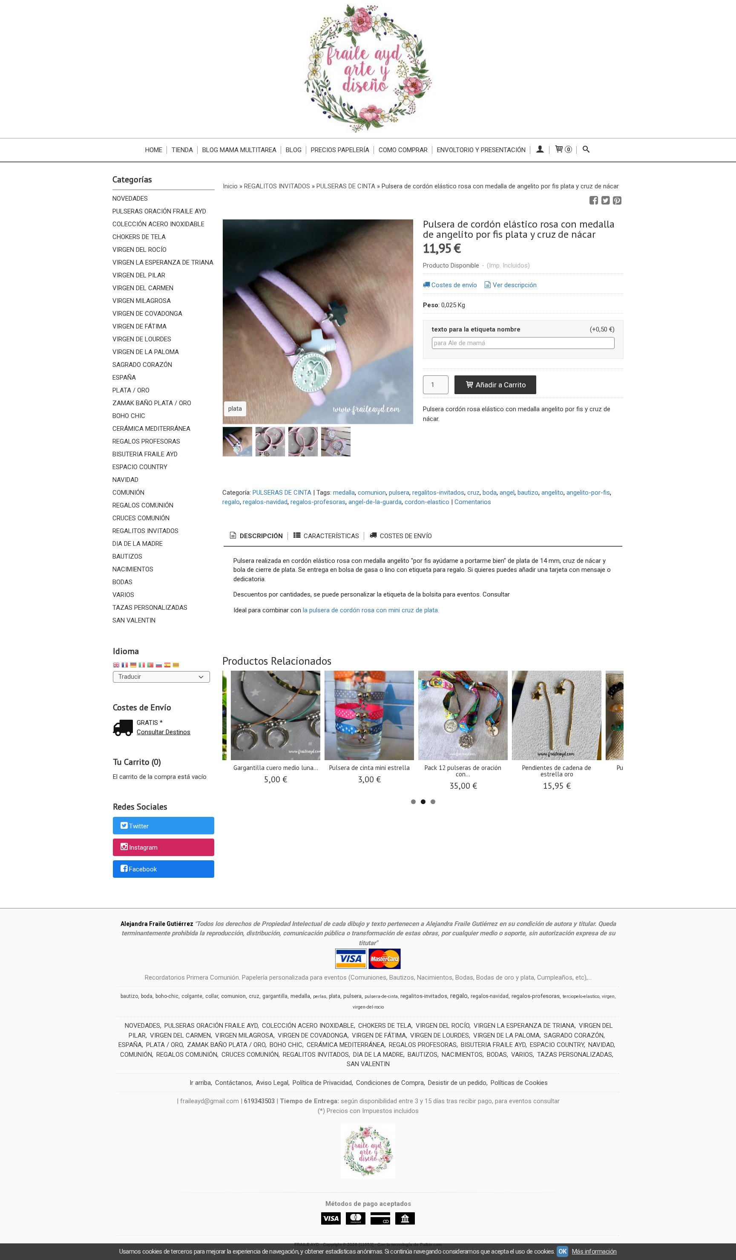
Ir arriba (200, 1083)
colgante (191, 996)
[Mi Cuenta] (540, 150)
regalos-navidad (265, 502)
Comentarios (472, 502)
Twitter (139, 826)
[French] (124, 666)
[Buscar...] (586, 150)
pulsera (399, 492)
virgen (608, 996)
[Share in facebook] (594, 201)
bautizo (528, 492)
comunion (372, 492)
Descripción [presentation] (260, 536)
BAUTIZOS (127, 556)
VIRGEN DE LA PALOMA (145, 352)
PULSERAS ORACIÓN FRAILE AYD (159, 211)
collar (211, 996)
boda (490, 492)
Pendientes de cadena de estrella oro (556, 771)
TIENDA (182, 150)
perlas (319, 996)
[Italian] (141, 666)
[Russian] (158, 666)
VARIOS (123, 595)
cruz (473, 492)
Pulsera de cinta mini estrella (369, 768)
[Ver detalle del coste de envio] (125, 729)
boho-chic (166, 996)
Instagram (143, 848)
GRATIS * (150, 723)
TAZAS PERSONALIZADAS (149, 607)
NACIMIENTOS (132, 569)
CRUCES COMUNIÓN (141, 518)
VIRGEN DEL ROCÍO (139, 250)
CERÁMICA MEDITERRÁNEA (151, 428)
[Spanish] (167, 666)
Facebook (143, 869)
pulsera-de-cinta (381, 996)
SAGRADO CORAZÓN (142, 365)
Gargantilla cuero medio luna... (275, 768)
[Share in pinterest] (617, 201)
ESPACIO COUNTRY (139, 467)
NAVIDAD (125, 480)
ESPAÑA (124, 377)
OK (562, 1251)
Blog (294, 150)
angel (507, 492)
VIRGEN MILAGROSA (141, 301)
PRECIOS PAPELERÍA (340, 150)
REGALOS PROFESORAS (146, 441)
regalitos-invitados (438, 492)
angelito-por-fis (588, 492)
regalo (231, 502)
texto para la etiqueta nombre (476, 329)
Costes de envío (454, 285)
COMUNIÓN (128, 492)
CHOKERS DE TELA (139, 237)
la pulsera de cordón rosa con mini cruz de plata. (371, 610)
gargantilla (275, 996)
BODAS (122, 582)
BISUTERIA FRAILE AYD (145, 454)
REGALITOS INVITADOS (145, 531)
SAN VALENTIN (133, 620)
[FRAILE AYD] (368, 69)
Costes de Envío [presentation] (405, 536)
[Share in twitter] (606, 201)
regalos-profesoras (317, 502)
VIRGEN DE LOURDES (141, 339)
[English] (116, 666)
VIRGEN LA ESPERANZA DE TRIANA (162, 262)
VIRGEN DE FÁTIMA (139, 326)
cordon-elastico (427, 502)
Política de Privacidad (322, 1083)
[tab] (255, 536)
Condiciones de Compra (390, 1083)
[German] (133, 666)
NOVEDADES (130, 198)
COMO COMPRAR (403, 150)
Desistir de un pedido (457, 1083)
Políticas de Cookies (519, 1083)
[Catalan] (176, 666)
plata (334, 996)
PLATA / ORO (131, 390)
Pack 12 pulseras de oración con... (463, 771)
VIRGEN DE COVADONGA (147, 313)
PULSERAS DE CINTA (282, 492)
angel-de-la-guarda (375, 502)
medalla (344, 492)
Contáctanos (233, 1083)
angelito (552, 492)
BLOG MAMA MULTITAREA (239, 150)
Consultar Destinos (163, 732)
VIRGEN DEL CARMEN (142, 288)
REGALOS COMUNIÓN (142, 505)
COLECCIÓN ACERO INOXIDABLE (158, 224)
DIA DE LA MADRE (137, 544)
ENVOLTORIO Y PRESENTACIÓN (481, 150)
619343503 (259, 1101)
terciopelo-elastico (581, 996)
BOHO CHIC (128, 416)
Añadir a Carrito (500, 385)
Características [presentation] (330, 536)
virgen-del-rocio (368, 1007)
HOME (153, 150)
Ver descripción (515, 285)
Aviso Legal (272, 1083)
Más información (594, 1251)
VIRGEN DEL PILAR (138, 275)
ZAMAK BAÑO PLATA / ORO (151, 403)
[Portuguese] (150, 666)
